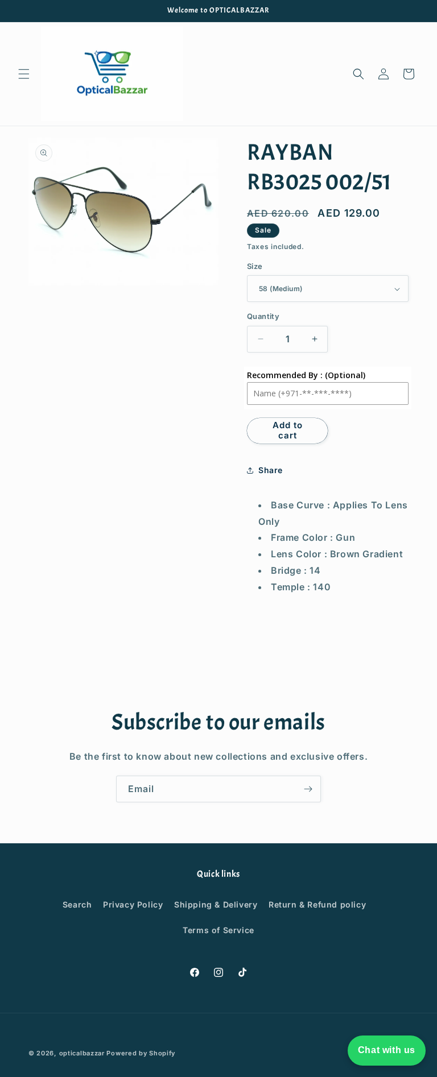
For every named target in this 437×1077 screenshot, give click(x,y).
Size (255, 266)
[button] (23, 73)
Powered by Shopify (140, 1053)
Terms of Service (218, 930)
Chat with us (386, 1050)
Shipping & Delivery (215, 904)
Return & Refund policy (317, 904)
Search (77, 904)
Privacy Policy (133, 904)
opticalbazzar (82, 1053)
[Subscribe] (307, 789)
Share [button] (270, 470)
